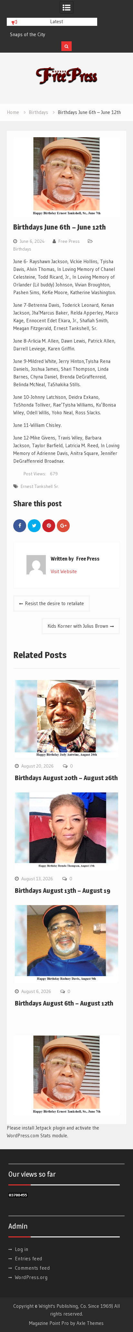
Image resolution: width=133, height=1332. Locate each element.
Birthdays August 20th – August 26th (66, 778)
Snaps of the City (27, 34)
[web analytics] (18, 1196)
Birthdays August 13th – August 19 (62, 890)
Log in (21, 1249)
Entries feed (28, 1258)
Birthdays (22, 249)
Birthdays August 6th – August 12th (64, 1003)
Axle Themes (90, 1323)
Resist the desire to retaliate (54, 603)
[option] (52, 34)
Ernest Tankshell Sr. (40, 486)
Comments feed (32, 1268)
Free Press (69, 241)
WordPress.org (31, 1277)
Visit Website (64, 571)
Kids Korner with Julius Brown (77, 626)
